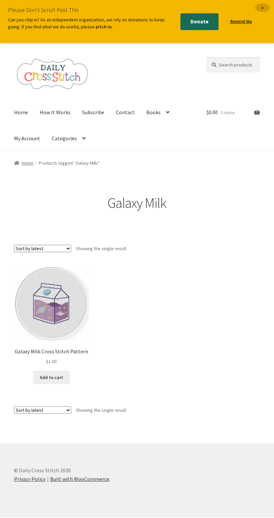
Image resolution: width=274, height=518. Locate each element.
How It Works (55, 112)
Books (153, 112)
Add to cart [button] (51, 377)
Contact (125, 112)
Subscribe (93, 112)
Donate (199, 21)
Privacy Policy (29, 479)
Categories (64, 138)
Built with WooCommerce (79, 479)
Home (21, 112)
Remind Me (241, 21)
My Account (27, 138)
